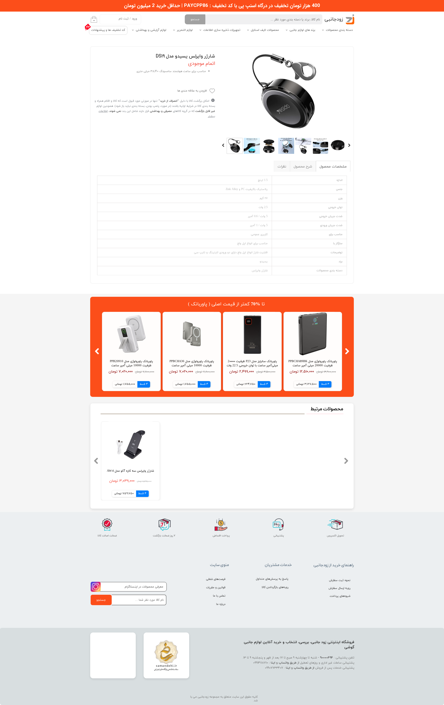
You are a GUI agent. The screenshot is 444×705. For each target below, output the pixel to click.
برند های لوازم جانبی (302, 30)
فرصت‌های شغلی (215, 579)
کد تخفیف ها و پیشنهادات (108, 30)
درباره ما (220, 604)
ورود (134, 19)
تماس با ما (219, 596)
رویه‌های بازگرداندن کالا (275, 587)
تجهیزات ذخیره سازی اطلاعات (221, 30)
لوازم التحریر (185, 30)
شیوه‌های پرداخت (340, 596)
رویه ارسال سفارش (339, 588)
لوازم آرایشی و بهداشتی (151, 30)
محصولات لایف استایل (265, 30)
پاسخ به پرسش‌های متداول (272, 579)
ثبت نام (124, 19)
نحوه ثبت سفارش (339, 580)
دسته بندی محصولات (339, 30)
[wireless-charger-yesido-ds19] (286, 93)
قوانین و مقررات (215, 587)
